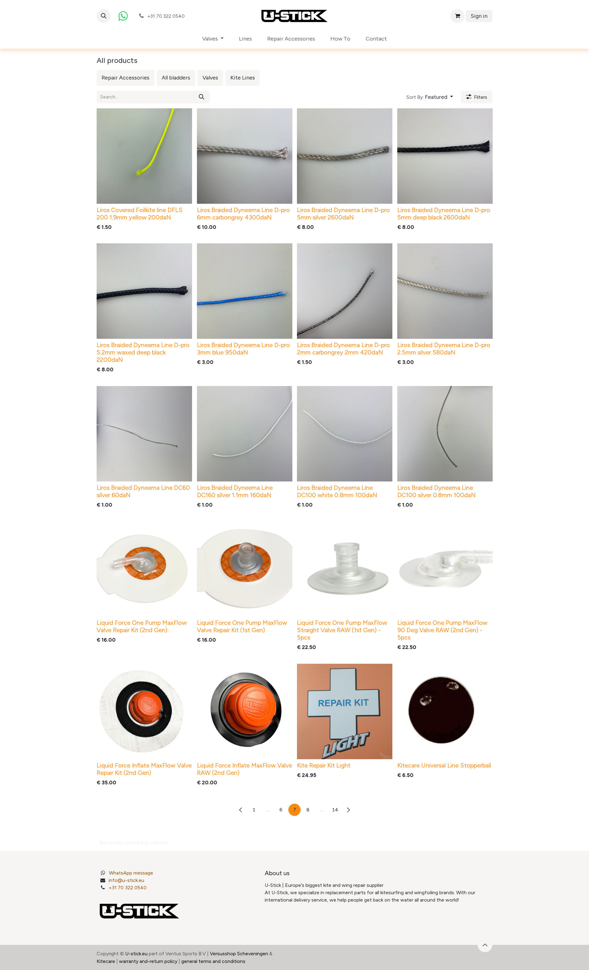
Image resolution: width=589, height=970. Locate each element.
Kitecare (106, 961)
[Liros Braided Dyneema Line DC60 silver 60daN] (144, 433)
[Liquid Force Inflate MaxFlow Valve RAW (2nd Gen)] (244, 711)
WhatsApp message (131, 873)
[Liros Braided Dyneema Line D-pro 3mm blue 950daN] (244, 291)
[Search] (202, 97)
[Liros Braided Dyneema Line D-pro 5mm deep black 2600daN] (445, 156)
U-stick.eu (136, 953)
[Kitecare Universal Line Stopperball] (445, 711)
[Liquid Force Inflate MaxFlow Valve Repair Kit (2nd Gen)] (144, 711)
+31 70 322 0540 (128, 888)
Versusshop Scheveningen (239, 953)
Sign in (479, 16)
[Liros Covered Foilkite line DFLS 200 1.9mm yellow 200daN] (144, 156)
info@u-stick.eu (126, 880)
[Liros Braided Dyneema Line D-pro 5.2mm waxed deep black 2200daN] (144, 291)
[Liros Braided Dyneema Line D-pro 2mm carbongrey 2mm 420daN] (344, 291)
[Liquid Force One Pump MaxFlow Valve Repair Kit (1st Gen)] (244, 568)
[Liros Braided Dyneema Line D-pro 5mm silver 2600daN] (344, 156)
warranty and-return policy (148, 961)
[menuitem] (212, 39)
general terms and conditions (213, 961)
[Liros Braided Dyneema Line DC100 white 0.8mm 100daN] (344, 433)
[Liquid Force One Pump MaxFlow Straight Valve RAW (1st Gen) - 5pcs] (344, 568)
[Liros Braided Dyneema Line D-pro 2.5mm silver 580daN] (445, 291)
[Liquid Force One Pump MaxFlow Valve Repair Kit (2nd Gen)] (144, 568)
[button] (104, 16)
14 (335, 810)
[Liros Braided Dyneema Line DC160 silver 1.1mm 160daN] (244, 433)
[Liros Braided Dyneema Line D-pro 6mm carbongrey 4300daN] (244, 156)
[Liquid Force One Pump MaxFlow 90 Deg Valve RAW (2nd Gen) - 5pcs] (445, 568)
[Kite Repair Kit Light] (344, 711)
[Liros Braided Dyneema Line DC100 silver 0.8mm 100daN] (445, 433)
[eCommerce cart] (457, 16)
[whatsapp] (123, 16)
